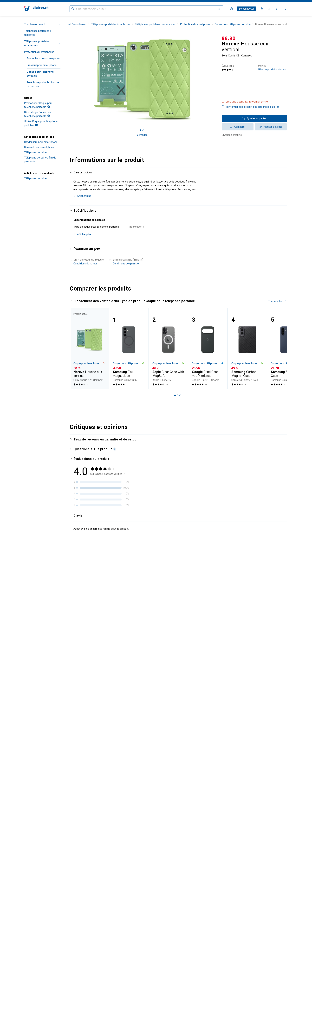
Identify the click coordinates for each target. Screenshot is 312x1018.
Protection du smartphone (39, 52)
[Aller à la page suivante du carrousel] (281, 349)
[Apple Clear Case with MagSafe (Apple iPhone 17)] (168, 348)
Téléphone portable (35, 152)
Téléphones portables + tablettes (38, 32)
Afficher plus (84, 195)
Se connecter (246, 8)
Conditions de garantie (126, 263)
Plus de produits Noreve (272, 67)
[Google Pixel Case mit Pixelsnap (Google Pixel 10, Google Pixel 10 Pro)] (208, 348)
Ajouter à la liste (273, 126)
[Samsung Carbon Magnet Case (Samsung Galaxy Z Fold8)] (247, 348)
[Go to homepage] (36, 8)
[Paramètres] (231, 8)
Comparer (239, 126)
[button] (254, 102)
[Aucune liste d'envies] (277, 8)
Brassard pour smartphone (42, 65)
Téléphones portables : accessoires (37, 43)
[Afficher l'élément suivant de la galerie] (216, 80)
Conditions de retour (85, 263)
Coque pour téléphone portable (40, 73)
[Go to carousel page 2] (177, 395)
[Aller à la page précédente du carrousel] (75, 349)
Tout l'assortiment (34, 24)
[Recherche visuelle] (219, 9)
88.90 (229, 38)
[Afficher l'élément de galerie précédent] (69, 80)
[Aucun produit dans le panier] (284, 8)
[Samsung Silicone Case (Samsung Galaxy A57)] (286, 348)
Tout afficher (275, 301)
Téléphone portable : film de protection (43, 84)
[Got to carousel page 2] (143, 130)
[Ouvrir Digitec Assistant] (261, 8)
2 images (142, 134)
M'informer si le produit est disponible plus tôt (252, 106)
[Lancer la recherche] (73, 9)
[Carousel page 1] (140, 130)
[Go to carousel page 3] (180, 395)
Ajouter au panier (256, 118)
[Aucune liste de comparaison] (269, 8)
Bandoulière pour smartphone (43, 58)
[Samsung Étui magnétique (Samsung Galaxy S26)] (129, 348)
